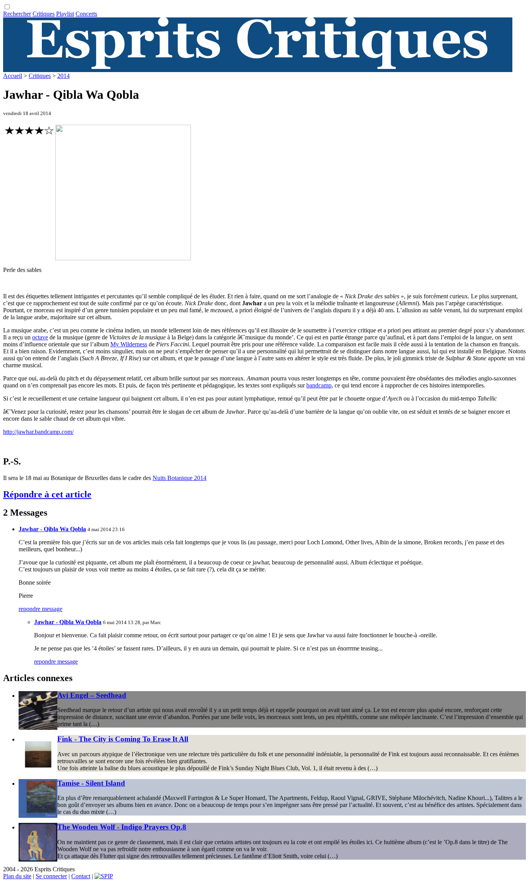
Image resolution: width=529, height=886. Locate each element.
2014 (63, 75)
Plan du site (17, 876)
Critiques (44, 13)
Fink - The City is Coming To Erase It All (122, 739)
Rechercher (17, 13)
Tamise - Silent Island (91, 783)
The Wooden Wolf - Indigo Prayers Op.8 (121, 827)
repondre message (40, 609)
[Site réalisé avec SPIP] (103, 876)
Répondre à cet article (47, 494)
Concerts (86, 13)
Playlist (65, 13)
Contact (80, 876)
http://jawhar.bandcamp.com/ (38, 431)
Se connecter (51, 876)
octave (40, 337)
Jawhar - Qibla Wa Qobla (52, 529)
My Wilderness (128, 344)
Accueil (12, 75)
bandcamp (318, 385)
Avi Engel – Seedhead (91, 695)
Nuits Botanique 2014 (179, 478)
